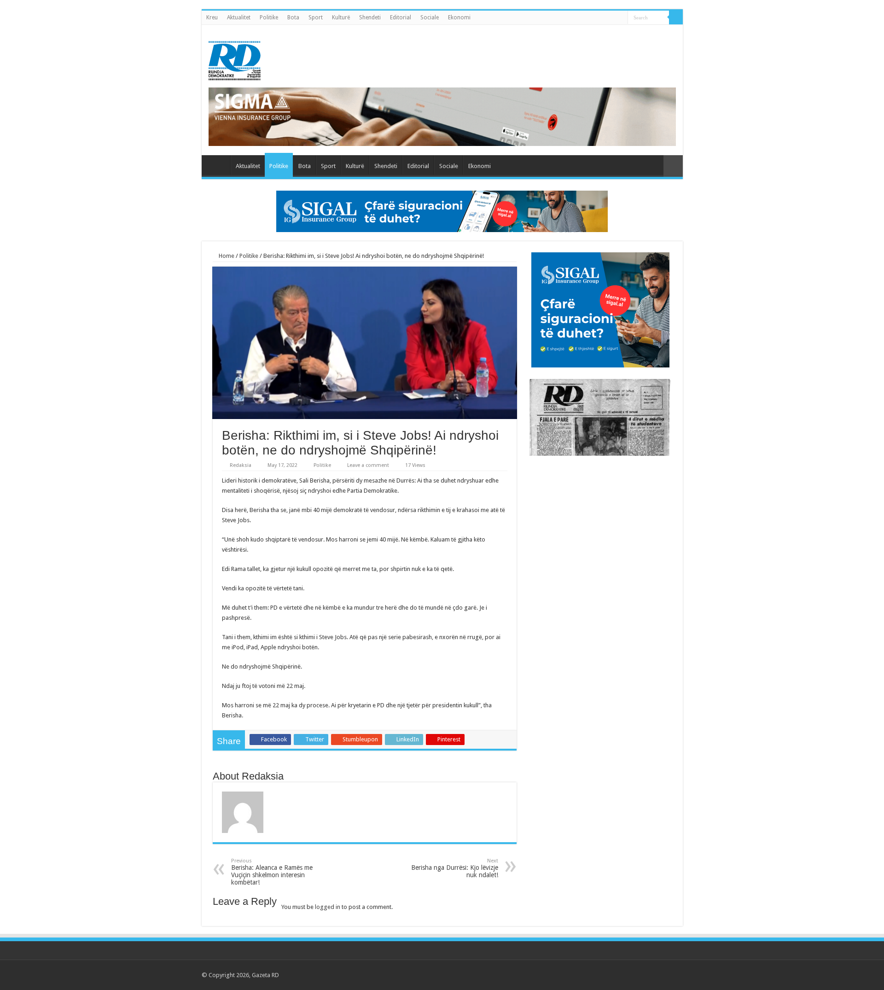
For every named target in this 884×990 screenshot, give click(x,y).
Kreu (212, 17)
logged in (327, 906)
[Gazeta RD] (235, 59)
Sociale (429, 17)
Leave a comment (368, 465)
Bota (293, 17)
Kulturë (341, 17)
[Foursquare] (662, 974)
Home (225, 255)
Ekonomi (459, 17)
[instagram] (671, 974)
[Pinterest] (645, 974)
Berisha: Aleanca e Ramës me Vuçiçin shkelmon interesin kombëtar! (272, 872)
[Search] (676, 17)
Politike (269, 17)
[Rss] (619, 974)
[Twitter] (636, 974)
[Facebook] (627, 974)
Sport (315, 17)
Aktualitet (238, 17)
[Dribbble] (654, 974)
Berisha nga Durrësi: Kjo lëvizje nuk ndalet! (454, 868)
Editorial (400, 17)
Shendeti (370, 17)
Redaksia (240, 465)
